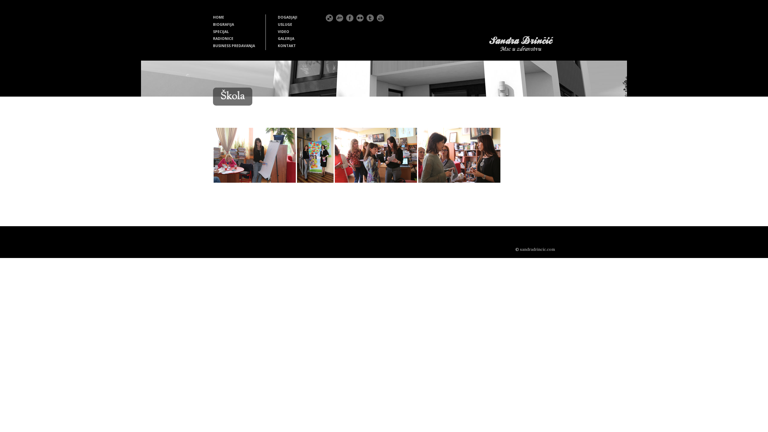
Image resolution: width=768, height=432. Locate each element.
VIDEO (283, 31)
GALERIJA (286, 38)
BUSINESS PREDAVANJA (234, 45)
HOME (218, 17)
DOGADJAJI (287, 17)
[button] (254, 155)
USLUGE (285, 24)
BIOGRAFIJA (223, 24)
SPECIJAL (221, 31)
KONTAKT (287, 45)
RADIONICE (223, 38)
